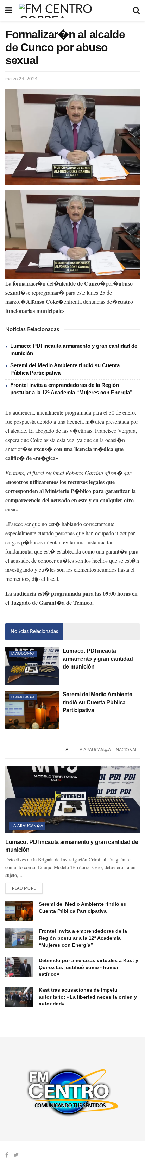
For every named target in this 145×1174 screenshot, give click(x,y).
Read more (24, 888)
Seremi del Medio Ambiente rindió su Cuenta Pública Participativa (97, 702)
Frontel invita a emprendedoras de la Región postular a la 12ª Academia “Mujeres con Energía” (83, 937)
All (68, 750)
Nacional (126, 750)
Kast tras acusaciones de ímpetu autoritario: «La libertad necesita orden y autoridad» (88, 996)
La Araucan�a (22, 653)
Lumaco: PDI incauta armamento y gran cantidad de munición (98, 659)
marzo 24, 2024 (21, 79)
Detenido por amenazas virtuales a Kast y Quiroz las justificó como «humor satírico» (88, 967)
